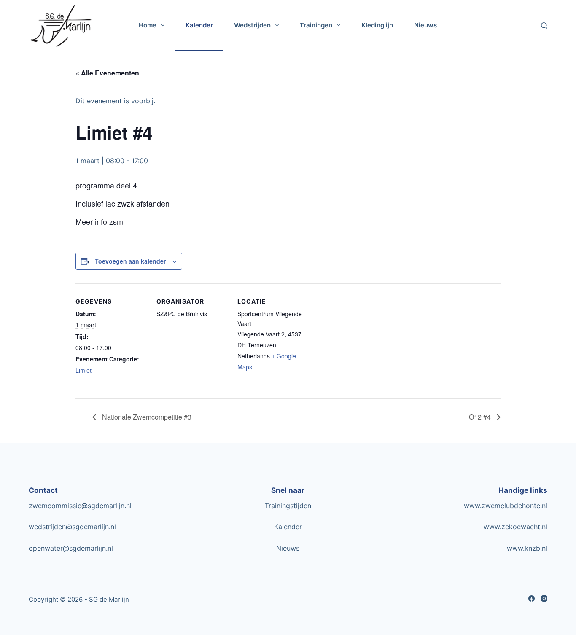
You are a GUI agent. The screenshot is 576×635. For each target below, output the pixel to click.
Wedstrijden (252, 25)
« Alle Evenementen (107, 73)
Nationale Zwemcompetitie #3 (145, 417)
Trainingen (316, 25)
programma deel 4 (106, 185)
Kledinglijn (377, 25)
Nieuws (425, 25)
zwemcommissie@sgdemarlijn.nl (80, 505)
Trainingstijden (288, 505)
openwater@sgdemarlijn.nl (71, 548)
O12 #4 (481, 417)
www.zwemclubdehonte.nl (505, 505)
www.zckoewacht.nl (515, 526)
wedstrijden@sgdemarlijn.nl (72, 526)
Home (147, 25)
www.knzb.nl (527, 548)
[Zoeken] (544, 25)
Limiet (83, 370)
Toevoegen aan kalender (130, 261)
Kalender (199, 25)
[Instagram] (544, 598)
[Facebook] (531, 598)
